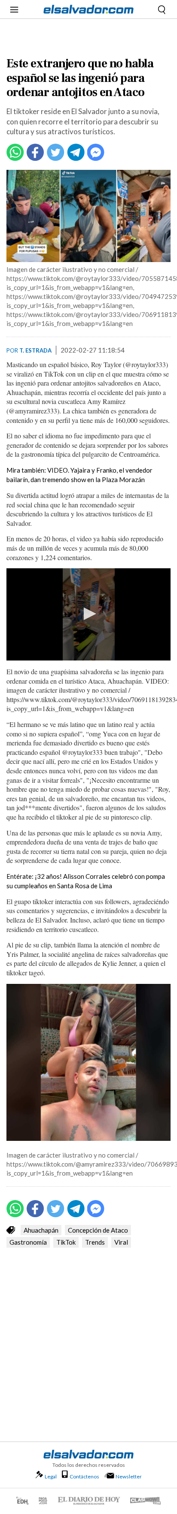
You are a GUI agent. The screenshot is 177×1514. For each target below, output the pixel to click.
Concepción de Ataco (98, 1230)
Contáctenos (84, 1476)
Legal (51, 1476)
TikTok (66, 1242)
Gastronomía (28, 1242)
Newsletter (129, 1476)
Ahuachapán (41, 1230)
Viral (121, 1242)
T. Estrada (35, 350)
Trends (95, 1242)
